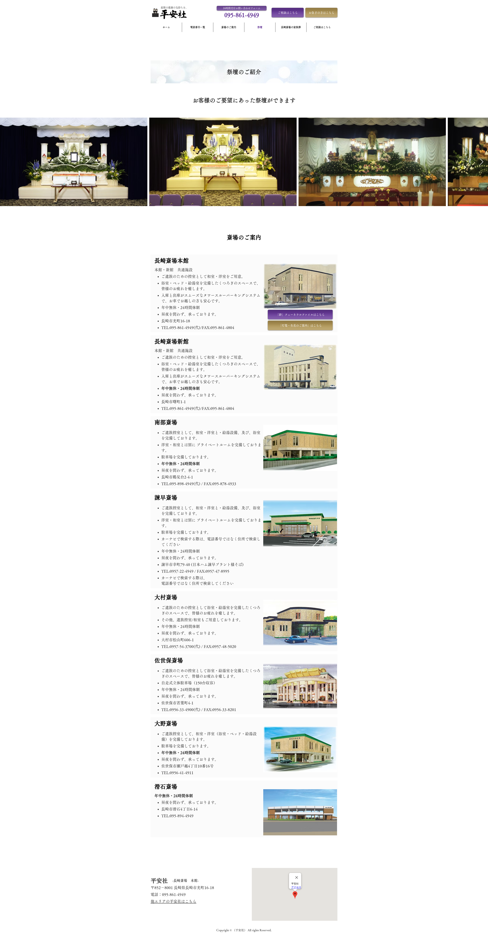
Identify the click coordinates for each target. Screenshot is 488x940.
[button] (241, 8)
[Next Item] (481, 162)
